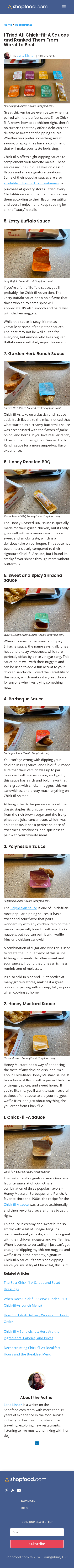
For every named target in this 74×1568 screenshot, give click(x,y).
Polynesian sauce (23, 908)
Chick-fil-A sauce (16, 1204)
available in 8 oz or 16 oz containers (31, 183)
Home (8, 25)
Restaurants (23, 25)
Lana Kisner (26, 55)
